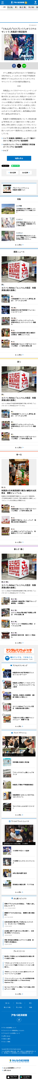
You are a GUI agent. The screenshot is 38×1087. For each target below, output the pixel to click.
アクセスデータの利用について (11, 1033)
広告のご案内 (6, 1039)
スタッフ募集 (6, 1041)
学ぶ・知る (31, 7)
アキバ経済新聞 (17, 2)
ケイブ (5, 150)
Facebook (19, 1020)
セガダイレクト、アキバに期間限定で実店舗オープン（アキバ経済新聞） (19, 145)
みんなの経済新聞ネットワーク (19, 1060)
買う (16, 7)
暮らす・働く (23, 7)
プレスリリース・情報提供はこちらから (13, 1030)
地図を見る (19, 158)
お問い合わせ (6, 1036)
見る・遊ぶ (10, 7)
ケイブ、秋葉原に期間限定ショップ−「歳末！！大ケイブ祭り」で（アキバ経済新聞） (19, 139)
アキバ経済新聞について (9, 1027)
